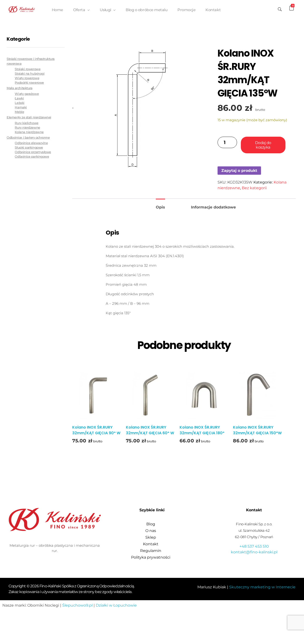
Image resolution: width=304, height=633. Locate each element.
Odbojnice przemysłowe (33, 152)
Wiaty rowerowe (27, 78)
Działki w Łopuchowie (116, 605)
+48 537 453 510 (254, 546)
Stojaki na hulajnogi (29, 73)
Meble (19, 112)
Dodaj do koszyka (263, 145)
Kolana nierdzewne (29, 132)
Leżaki (19, 103)
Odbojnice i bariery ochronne (28, 137)
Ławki (19, 98)
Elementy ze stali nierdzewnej (29, 117)
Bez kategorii (254, 188)
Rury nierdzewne (27, 127)
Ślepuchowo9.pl (77, 605)
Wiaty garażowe (27, 94)
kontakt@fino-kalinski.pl (254, 552)
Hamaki (21, 107)
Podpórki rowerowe (29, 82)
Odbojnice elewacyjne (31, 143)
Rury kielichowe (26, 123)
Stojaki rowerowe (27, 69)
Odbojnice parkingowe (32, 156)
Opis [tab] (160, 207)
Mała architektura (19, 88)
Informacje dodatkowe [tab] (213, 207)
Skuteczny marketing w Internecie (262, 587)
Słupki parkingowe (29, 147)
